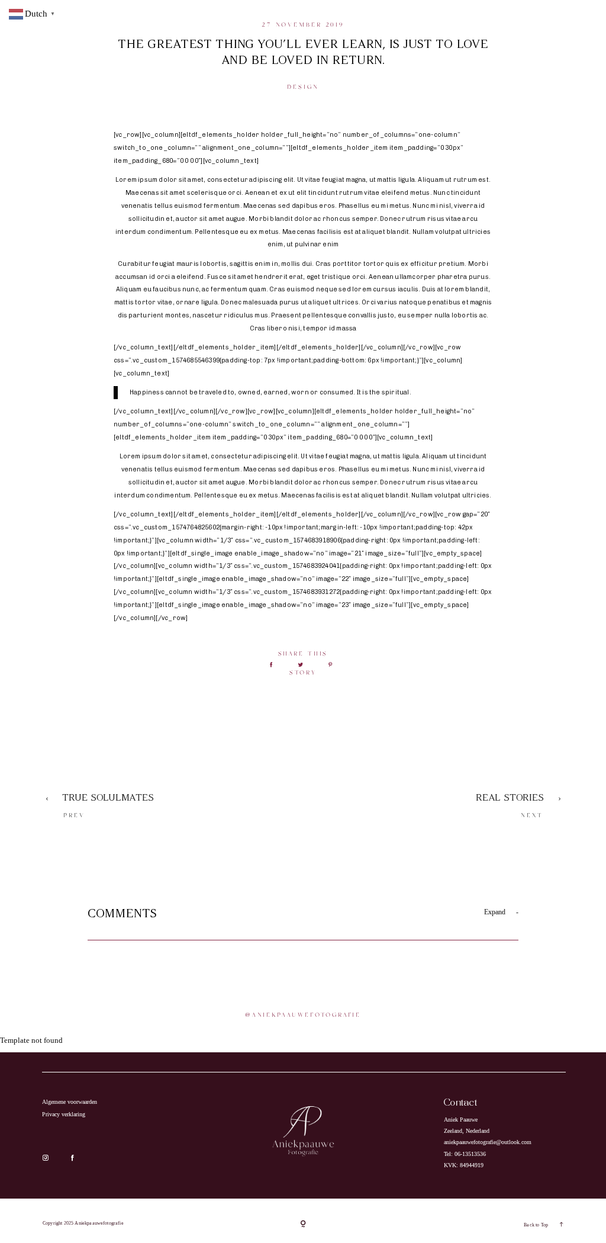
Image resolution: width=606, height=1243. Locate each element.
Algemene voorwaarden (69, 1102)
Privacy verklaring (63, 1114)
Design (302, 87)
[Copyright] (303, 1224)
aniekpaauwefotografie (306, 1015)
